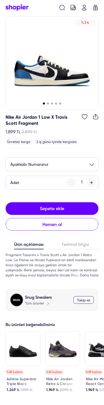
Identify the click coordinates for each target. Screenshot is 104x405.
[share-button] (96, 117)
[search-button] (62, 8)
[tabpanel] (52, 265)
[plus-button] (91, 182)
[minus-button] (71, 182)
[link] (23, 361)
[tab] (29, 245)
